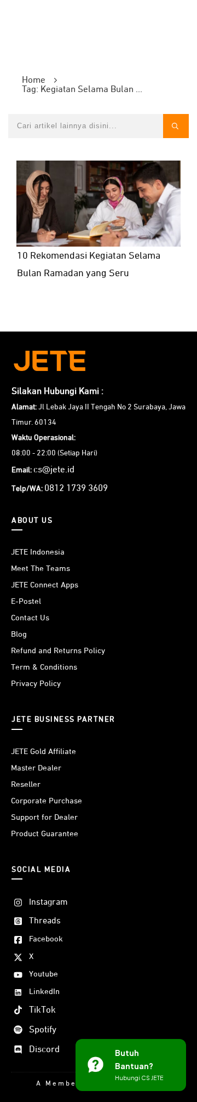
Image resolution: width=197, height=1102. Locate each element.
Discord (44, 1049)
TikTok (42, 1010)
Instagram (48, 902)
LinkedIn (44, 991)
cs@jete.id (53, 470)
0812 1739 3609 (76, 488)
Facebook (46, 939)
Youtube (43, 974)
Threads (45, 921)
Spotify (42, 1030)
